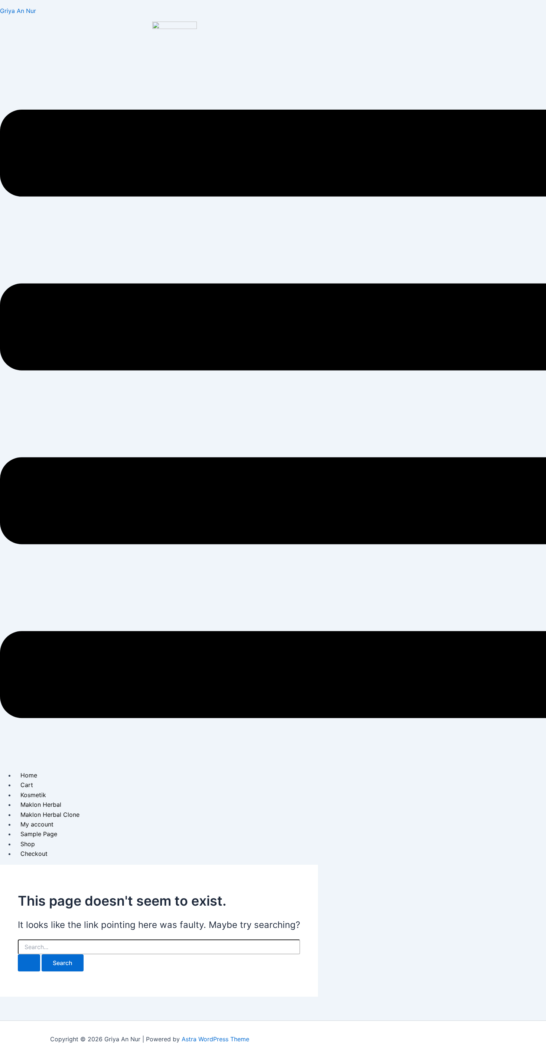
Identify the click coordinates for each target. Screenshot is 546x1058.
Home (28, 775)
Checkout (34, 853)
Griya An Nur (18, 10)
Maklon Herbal (40, 804)
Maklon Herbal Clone (49, 814)
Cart (26, 785)
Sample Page (38, 834)
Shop (27, 844)
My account (36, 824)
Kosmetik (33, 795)
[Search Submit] (29, 962)
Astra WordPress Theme (215, 1039)
